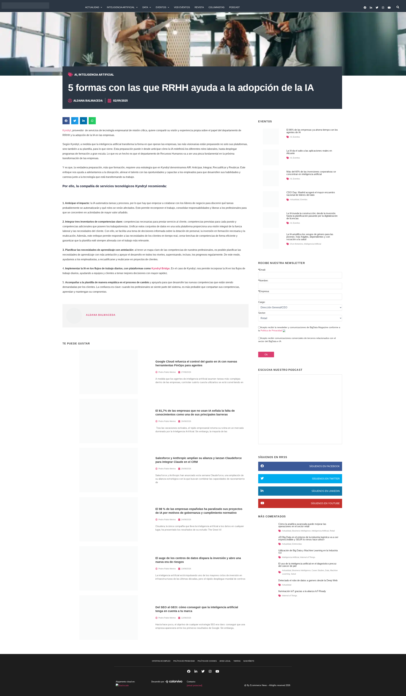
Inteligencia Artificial (121, 7)
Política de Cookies (207, 661)
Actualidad (92, 7)
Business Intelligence (301, 531)
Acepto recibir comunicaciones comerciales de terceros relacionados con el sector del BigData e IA (297, 340)
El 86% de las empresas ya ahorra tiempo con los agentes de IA (312, 131)
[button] (397, 7)
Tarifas (236, 661)
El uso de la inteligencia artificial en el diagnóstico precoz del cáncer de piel (307, 564)
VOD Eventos (182, 7)
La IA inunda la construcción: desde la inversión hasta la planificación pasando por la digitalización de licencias (311, 216)
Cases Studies (318, 570)
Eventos (161, 7)
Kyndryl (66, 130)
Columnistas (216, 7)
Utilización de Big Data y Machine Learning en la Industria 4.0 (308, 551)
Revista (199, 7)
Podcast (234, 7)
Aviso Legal (225, 661)
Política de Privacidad (271, 330)
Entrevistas (297, 544)
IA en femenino (296, 244)
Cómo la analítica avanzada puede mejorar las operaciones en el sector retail (302, 525)
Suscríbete (248, 661)
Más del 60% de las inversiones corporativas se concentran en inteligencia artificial (311, 172)
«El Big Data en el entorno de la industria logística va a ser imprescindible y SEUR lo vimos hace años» (308, 538)
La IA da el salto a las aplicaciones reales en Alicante (309, 152)
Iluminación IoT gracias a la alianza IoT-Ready (302, 591)
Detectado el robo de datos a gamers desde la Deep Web (307, 580)
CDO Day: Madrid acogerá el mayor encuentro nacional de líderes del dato (310, 193)
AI (75, 74)
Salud (293, 574)
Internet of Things (307, 557)
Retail (332, 531)
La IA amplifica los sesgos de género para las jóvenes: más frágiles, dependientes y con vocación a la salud (309, 237)
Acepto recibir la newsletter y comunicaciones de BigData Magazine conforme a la (299, 329)
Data (145, 7)
